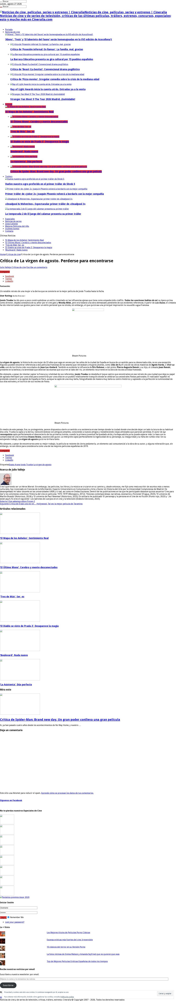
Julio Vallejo (6, 267)
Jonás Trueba (27, 464)
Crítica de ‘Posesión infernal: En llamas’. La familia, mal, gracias (46, 49)
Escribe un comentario (36, 267)
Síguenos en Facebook (11, 800)
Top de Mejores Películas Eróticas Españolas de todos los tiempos (77, 961)
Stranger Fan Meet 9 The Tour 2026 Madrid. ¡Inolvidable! (42, 99)
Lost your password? (14, 922)
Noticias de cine (12, 32)
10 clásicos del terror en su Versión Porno (66, 947)
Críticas (8, 104)
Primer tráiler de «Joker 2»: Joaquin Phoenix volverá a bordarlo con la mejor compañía (54, 194)
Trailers (8, 176)
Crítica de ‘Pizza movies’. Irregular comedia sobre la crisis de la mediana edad (54, 79)
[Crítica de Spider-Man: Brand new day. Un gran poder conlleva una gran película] (48, 166)
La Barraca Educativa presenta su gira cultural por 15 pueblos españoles (51, 59)
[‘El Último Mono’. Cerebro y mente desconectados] (34, 116)
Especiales (10, 219)
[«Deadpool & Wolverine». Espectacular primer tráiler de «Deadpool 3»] (39, 199)
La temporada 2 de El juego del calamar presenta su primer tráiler (43, 214)
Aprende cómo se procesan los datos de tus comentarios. (67, 793)
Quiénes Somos (12, 228)
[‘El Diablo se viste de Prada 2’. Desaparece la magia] (34, 136)
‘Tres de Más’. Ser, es (22, 131)
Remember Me (17, 917)
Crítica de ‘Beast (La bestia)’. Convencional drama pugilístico (45, 69)
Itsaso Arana (14, 464)
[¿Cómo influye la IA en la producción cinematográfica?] (7, 834)
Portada (8, 29)
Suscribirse (8, 985)
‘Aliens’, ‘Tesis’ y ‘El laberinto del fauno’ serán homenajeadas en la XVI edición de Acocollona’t (58, 39)
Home (3, 254)
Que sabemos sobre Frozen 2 (17, 501)
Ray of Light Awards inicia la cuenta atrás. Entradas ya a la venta (48, 89)
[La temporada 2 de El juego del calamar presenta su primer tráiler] (37, 209)
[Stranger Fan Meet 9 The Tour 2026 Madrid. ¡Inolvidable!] (37, 94)
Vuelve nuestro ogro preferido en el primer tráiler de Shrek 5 (40, 184)
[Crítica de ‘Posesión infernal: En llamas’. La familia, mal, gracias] (40, 44)
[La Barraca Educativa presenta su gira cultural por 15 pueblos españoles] (45, 54)
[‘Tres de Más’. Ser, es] (20, 126)
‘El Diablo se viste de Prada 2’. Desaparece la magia (39, 141)
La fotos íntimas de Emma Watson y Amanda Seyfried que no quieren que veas (83, 954)
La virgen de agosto (42, 464)
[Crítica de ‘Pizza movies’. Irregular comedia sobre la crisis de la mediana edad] (47, 74)
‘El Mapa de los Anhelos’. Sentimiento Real (29, 111)
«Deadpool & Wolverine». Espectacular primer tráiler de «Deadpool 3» (45, 204)
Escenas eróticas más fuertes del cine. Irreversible (70, 940)
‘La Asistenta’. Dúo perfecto (26, 161)
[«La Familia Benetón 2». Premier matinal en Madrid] (7, 854)
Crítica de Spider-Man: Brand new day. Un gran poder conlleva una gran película (56, 171)
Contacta (9, 231)
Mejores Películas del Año (17, 226)
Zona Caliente (11, 224)
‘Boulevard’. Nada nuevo (24, 151)
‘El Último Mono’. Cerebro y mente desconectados (39, 121)
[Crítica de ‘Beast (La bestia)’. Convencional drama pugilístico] (39, 64)
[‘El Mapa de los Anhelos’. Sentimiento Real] (25, 106)
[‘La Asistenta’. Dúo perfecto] (23, 156)
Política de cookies (67, 997)
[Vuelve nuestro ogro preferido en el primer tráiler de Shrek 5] (34, 179)
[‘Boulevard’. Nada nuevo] (22, 146)
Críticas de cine (13, 254)
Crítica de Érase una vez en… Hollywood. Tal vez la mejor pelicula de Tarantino (41, 504)
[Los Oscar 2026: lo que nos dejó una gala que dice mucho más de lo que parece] (7, 874)
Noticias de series (13, 221)
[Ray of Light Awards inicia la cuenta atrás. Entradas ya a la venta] (40, 84)
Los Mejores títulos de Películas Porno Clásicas (68, 932)
